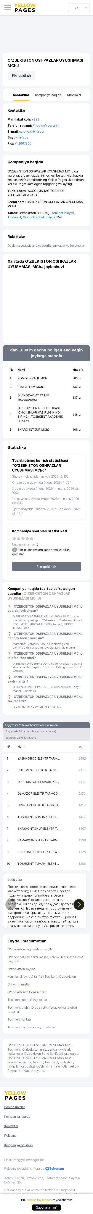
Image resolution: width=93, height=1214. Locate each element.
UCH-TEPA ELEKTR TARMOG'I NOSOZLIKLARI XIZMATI (39, 805)
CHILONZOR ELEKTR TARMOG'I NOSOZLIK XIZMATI (39, 770)
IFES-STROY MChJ (31, 386)
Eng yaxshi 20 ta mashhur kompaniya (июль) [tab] (32, 725)
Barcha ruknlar (14, 1107)
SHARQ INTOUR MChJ (33, 429)
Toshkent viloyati (62, 213)
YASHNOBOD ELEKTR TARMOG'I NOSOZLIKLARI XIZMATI (39, 758)
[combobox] (79, 7)
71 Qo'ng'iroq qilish (45, 125)
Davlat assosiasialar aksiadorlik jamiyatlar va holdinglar (46, 245)
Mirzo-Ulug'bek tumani (39, 217)
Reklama (10, 1135)
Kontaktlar (11, 1126)
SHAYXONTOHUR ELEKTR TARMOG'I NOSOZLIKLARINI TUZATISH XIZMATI (39, 828)
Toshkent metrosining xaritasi (28, 999)
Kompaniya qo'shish (18, 1145)
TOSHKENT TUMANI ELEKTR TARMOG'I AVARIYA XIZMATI (39, 863)
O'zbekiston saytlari (21, 969)
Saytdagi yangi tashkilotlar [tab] (21, 737)
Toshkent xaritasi (19, 1019)
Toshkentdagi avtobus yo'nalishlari (32, 1027)
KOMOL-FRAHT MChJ (33, 378)
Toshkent (14, 217)
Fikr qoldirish (21, 75)
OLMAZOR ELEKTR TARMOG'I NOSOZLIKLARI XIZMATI (39, 793)
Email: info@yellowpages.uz (24, 1160)
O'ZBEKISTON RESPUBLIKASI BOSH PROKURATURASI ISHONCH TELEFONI (39, 782)
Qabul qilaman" (46, 1207)
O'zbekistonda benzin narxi (27, 992)
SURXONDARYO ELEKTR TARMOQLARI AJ (39, 852)
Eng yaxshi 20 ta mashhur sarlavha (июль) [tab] (30, 731)
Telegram (56, 1168)
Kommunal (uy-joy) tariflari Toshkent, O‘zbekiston (42, 976)
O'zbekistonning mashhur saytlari (31, 949)
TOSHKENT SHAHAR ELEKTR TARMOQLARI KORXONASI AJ (39, 817)
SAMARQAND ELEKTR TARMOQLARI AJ (39, 840)
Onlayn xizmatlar (19, 984)
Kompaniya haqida (17, 1116)
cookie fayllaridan (39, 1200)
